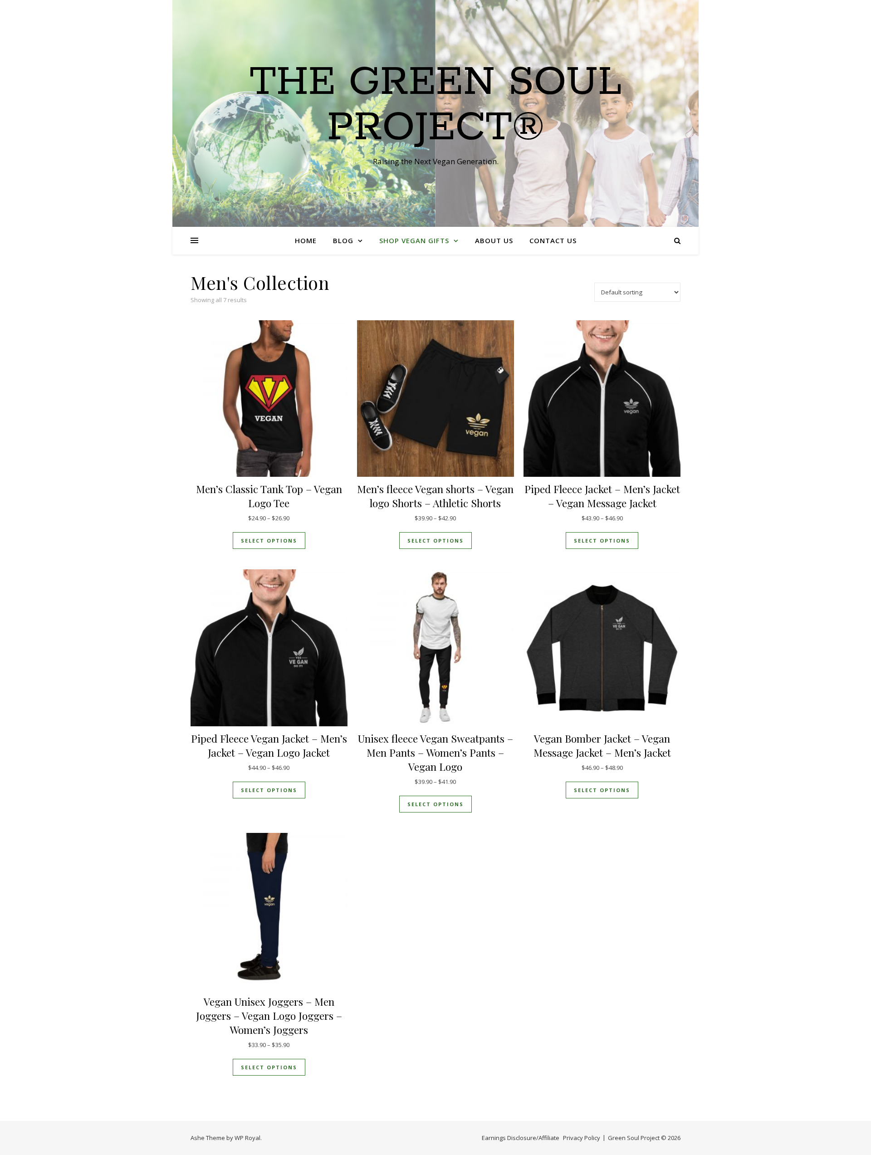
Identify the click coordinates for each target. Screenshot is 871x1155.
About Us (494, 240)
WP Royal (247, 1138)
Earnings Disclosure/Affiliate (520, 1138)
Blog (343, 240)
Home (306, 240)
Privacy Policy (581, 1138)
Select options (269, 540)
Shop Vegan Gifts (414, 240)
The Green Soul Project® (436, 105)
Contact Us (553, 240)
